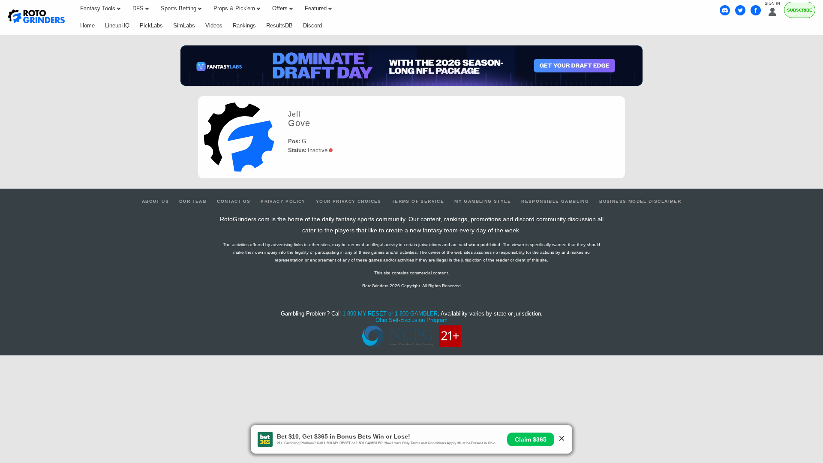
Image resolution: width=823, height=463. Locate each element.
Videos (213, 25)
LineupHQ (117, 25)
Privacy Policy (283, 201)
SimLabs (184, 25)
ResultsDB (279, 25)
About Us (155, 201)
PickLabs (151, 25)
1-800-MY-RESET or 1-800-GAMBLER (390, 313)
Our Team (193, 201)
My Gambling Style (482, 201)
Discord (312, 25)
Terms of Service (418, 201)
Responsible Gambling (555, 201)
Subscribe (799, 10)
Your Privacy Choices (348, 201)
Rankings (244, 25)
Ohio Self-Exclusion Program (411, 320)
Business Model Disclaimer (640, 201)
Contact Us (233, 201)
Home (87, 25)
